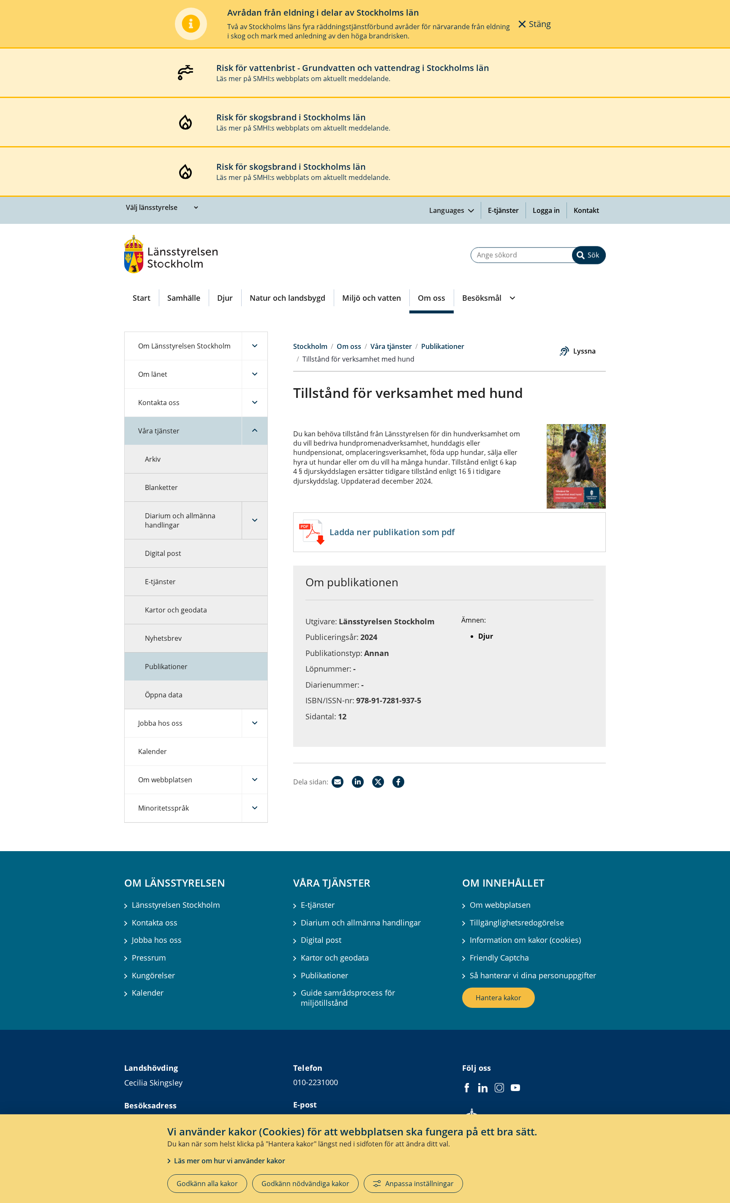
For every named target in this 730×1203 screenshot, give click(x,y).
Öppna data (163, 694)
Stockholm (310, 346)
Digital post (163, 553)
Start (141, 298)
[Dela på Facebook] (398, 782)
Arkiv (153, 459)
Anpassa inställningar (419, 1183)
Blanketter (161, 487)
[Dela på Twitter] (378, 782)
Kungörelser (153, 975)
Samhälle (183, 298)
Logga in (550, 210)
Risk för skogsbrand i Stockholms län (291, 117)
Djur (225, 298)
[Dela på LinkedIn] (358, 782)
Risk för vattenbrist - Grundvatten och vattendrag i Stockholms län (352, 67)
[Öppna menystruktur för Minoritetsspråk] (254, 808)
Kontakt (586, 210)
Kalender (152, 751)
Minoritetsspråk (163, 808)
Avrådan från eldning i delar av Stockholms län (323, 12)
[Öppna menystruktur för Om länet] (254, 374)
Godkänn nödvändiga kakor (305, 1183)
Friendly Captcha (499, 958)
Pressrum (149, 958)
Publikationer (166, 666)
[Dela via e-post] (337, 782)
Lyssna (584, 351)
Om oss (431, 298)
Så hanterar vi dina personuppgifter (533, 975)
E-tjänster (503, 210)
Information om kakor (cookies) (525, 940)
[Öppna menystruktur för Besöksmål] (511, 297)
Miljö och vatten (371, 298)
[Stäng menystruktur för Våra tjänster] (254, 431)
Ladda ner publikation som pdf (392, 532)
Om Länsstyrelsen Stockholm (184, 346)
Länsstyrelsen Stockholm (176, 905)
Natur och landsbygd (287, 298)
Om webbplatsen (165, 779)
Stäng (540, 24)
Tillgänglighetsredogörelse (517, 923)
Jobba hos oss (160, 723)
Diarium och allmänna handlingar (180, 520)
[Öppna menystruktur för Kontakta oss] (254, 402)
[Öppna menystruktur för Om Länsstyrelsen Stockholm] (254, 346)
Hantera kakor (498, 997)
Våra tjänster (159, 430)
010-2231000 (315, 1082)
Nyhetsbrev (163, 638)
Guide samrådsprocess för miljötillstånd (348, 997)
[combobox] (538, 255)
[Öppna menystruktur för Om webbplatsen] (254, 780)
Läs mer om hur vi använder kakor (229, 1160)
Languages (447, 210)
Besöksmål (481, 298)
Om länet (152, 374)
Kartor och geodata (176, 610)
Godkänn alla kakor (207, 1183)
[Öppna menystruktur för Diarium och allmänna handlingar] (254, 520)
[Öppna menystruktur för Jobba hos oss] (254, 723)
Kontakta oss (159, 402)
